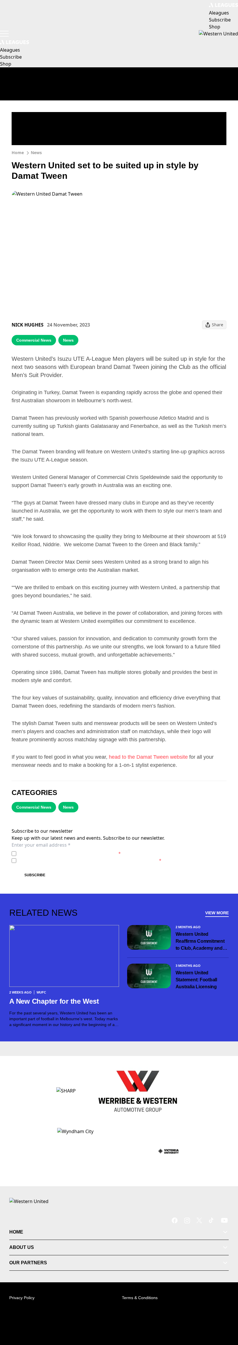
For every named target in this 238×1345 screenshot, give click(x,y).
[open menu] (4, 34)
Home (18, 152)
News (36, 152)
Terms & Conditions (140, 1297)
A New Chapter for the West (54, 1001)
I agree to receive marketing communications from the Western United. (90, 860)
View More (217, 913)
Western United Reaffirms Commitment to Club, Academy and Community (200, 942)
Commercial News (33, 340)
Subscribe (34, 875)
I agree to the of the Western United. (70, 853)
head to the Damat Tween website (148, 757)
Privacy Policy (59, 853)
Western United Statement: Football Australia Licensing (196, 979)
